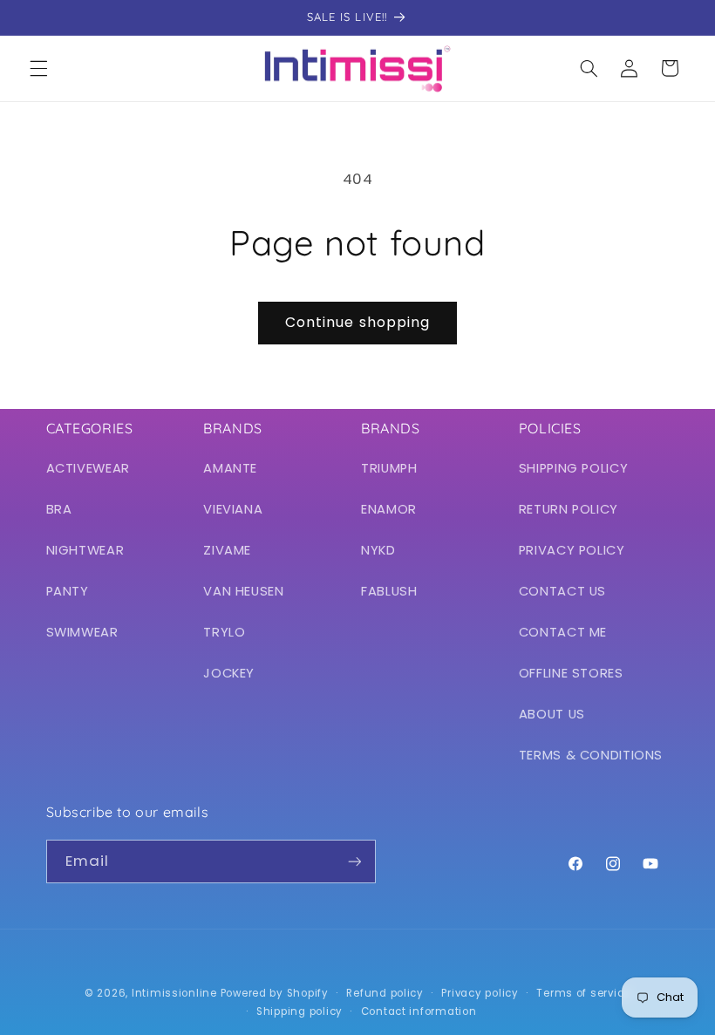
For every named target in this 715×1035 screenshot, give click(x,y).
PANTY (67, 591)
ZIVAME (227, 550)
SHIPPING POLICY (573, 468)
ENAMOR (389, 509)
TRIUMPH (389, 468)
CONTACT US (562, 591)
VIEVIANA (232, 509)
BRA (59, 509)
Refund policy (385, 993)
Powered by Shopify (275, 993)
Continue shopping (357, 322)
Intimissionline (174, 993)
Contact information (419, 1011)
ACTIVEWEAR (88, 468)
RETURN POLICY (568, 509)
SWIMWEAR (82, 632)
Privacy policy (479, 993)
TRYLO (224, 632)
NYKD (378, 550)
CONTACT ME (563, 632)
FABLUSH (389, 591)
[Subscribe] (354, 861)
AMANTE (230, 468)
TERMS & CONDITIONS (591, 755)
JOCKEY (229, 673)
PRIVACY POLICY (572, 550)
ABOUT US (552, 714)
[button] (38, 68)
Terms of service (583, 993)
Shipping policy (299, 1011)
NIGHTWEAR (85, 550)
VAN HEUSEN (243, 591)
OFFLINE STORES (571, 673)
